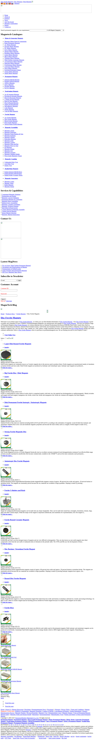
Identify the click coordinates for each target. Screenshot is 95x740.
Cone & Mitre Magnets (11, 111)
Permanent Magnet (7, 719)
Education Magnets (10, 139)
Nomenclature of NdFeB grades (11, 269)
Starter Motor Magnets (11, 73)
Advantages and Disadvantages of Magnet (14, 267)
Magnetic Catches (9, 142)
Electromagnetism (45, 714)
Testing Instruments (75, 711)
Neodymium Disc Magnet (8, 645)
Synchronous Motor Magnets (13, 65)
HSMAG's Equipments (22, 711)
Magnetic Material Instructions (11, 214)
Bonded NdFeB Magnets (11, 81)
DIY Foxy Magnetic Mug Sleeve (12, 272)
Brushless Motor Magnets (11, 53)
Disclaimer (27, 709)
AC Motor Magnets (10, 45)
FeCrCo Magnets (9, 88)
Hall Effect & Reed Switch (10, 208)
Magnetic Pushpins (10, 135)
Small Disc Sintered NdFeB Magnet (11, 669)
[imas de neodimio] (10, 3)
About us (7, 17)
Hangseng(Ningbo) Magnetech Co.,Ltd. (27, 718)
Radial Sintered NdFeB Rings (13, 172)
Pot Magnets (8, 147)
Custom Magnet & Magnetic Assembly (13, 209)
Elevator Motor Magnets (11, 46)
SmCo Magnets (9, 85)
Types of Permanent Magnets (81, 713)
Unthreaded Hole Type (11, 162)
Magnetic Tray (8, 151)
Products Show (10, 314)
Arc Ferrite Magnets (10, 117)
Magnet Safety (5, 714)
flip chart (64, 738)
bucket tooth (42, 738)
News (6, 20)
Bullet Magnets (8, 185)
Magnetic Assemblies (7, 736)
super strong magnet (54, 738)
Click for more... (7, 368)
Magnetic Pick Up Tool (11, 146)
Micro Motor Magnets (10, 56)
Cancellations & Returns (61, 711)
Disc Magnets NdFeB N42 (9, 657)
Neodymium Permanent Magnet (17, 721)
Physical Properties (32, 713)
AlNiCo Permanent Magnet (72, 721)
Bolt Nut (56, 736)
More (2, 698)
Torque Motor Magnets (11, 71)
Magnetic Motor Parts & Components (15, 41)
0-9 (62, 724)
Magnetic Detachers (10, 132)
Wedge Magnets (9, 109)
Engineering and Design (9, 196)
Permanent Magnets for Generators (12, 199)
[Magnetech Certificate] (47, 312)
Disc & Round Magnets (11, 103)
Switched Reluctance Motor (12, 70)
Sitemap (16, 3)
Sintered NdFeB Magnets (11, 80)
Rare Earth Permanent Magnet (38, 719)
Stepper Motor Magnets (11, 51)
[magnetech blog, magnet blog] (1, 309)
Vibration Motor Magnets (11, 58)
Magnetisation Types (57, 714)
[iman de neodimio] (4, 3)
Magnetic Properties (35, 711)
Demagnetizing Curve (54, 713)
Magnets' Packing (20, 713)
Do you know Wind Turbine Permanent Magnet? (16, 265)
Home (6, 15)
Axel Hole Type (9, 164)
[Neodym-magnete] (2, 3)
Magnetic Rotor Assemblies (10, 201)
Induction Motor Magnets (11, 63)
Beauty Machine (64, 736)
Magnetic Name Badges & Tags (13, 134)
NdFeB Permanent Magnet (36, 721)
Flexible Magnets (9, 86)
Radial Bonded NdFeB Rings (13, 173)
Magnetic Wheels (9, 137)
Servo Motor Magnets (10, 50)
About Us (8, 709)
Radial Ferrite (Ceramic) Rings (13, 175)
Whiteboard (41, 736)
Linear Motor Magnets (11, 55)
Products (7, 18)
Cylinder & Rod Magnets (11, 99)
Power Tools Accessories (27, 738)
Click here (9, 301)
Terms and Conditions (77, 709)
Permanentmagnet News (39, 709)
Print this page (9, 706)
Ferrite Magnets (21, 314)
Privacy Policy (65, 709)
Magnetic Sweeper (9, 152)
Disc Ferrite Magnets (7, 2)
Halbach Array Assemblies (9, 203)
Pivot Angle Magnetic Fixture (13, 156)
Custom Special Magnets (9, 211)
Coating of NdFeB (47, 711)
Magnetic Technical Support (10, 206)
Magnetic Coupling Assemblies (11, 204)
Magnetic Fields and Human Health (20, 714)
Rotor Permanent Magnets (12, 43)
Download (50, 709)
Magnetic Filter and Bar (11, 144)
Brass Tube (49, 736)
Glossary (84, 711)
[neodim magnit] (12, 3)
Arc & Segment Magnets (11, 94)
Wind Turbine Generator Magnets (14, 60)
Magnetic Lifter (9, 141)
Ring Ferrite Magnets (10, 122)
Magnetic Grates (9, 181)
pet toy (73, 736)
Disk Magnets (27, 2)
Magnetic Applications (11, 23)
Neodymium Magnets (29, 736)
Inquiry (6, 25)
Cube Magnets (8, 108)
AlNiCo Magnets (9, 83)
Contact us (7, 27)
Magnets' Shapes (67, 713)
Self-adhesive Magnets (11, 106)
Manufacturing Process (7, 713)
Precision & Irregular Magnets (13, 96)
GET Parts (8, 738)
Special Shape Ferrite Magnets (13, 124)
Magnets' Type (43, 713)
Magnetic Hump (9, 186)
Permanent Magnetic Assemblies (24, 723)
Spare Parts (16, 738)
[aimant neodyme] (7, 3)
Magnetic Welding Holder (12, 154)
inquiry (6, 347)
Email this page (9, 703)
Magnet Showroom (17, 709)
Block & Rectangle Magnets (12, 98)
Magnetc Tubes (8, 183)
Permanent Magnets (20, 719)
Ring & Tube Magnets (11, 101)
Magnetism (35, 714)
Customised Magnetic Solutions (11, 194)
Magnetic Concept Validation (10, 198)
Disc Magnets (18, 2)
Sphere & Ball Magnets (11, 104)
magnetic (40, 726)
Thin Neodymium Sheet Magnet (10, 693)
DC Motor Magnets (10, 48)
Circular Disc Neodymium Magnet (11, 681)
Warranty (57, 709)
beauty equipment (81, 736)
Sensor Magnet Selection (9, 213)
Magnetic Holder (9, 149)
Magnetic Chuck (9, 130)
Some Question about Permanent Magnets (14, 270)
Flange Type (8, 165)
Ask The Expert (9, 22)
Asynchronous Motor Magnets (13, 61)
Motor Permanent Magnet (57, 719)
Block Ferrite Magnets (11, 121)
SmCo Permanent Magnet (54, 721)
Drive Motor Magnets (10, 68)
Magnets (28, 729)
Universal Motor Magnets (11, 66)
